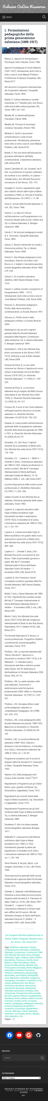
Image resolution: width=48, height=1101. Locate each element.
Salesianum (10, 970)
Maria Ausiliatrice (21, 962)
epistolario (19, 990)
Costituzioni (19, 952)
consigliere (10, 980)
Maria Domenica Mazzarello (20, 963)
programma (17, 1006)
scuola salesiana (29, 1011)
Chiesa (33, 947)
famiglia (29, 990)
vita (21, 1016)
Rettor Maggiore (34, 967)
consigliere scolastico (26, 980)
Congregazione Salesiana (16, 950)
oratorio (8, 1003)
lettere (24, 998)
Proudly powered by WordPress (24, 1089)
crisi (39, 980)
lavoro (17, 998)
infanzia (23, 995)
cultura (8, 983)
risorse (8, 1011)
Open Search (43, 17)
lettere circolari (35, 998)
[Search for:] (24, 1057)
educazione (30, 985)
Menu (9, 17)
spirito (28, 1013)
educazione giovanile (14, 988)
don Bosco (30, 983)
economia (9, 985)
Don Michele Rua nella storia (18, 955)
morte (24, 1001)
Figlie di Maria (21, 957)
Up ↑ (24, 1095)
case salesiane (12, 978)
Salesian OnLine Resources (24, 6)
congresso (35, 978)
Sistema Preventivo (25, 970)
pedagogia (18, 1003)
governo (8, 995)
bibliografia (33, 975)
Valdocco (9, 973)
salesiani (16, 1011)
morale (17, 1001)
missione (9, 1001)
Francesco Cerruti (24, 960)
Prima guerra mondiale (15, 967)
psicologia (20, 1008)
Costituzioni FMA (34, 952)
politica (8, 1006)
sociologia (19, 1013)
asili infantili (21, 975)
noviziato (32, 1001)
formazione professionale (28, 993)
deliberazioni (18, 983)
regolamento (32, 1008)
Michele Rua (31, 965)
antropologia (31, 973)
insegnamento (34, 995)
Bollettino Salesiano (19, 947)
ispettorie (9, 998)
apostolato (10, 975)
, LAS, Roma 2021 (29, 942)
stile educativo (11, 1016)
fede (36, 990)
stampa (35, 1013)
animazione (19, 973)
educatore (19, 985)
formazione (10, 993)
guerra (16, 995)
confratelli (24, 978)
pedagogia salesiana (33, 1003)
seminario (9, 1013)
